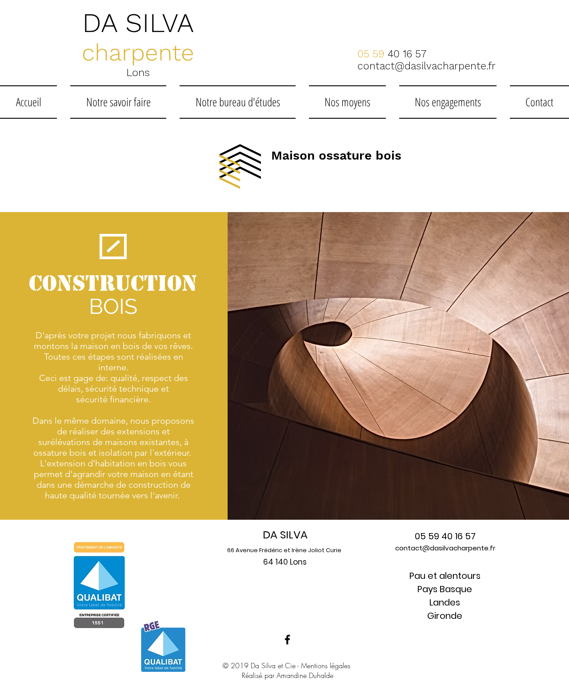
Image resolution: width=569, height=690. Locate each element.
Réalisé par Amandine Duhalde (287, 675)
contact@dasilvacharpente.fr (445, 548)
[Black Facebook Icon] (287, 639)
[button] (118, 102)
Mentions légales (325, 665)
